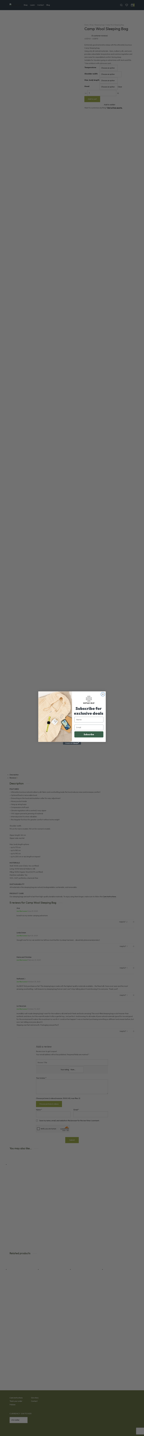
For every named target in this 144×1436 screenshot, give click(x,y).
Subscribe (89, 734)
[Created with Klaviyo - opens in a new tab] (72, 743)
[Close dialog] (103, 694)
